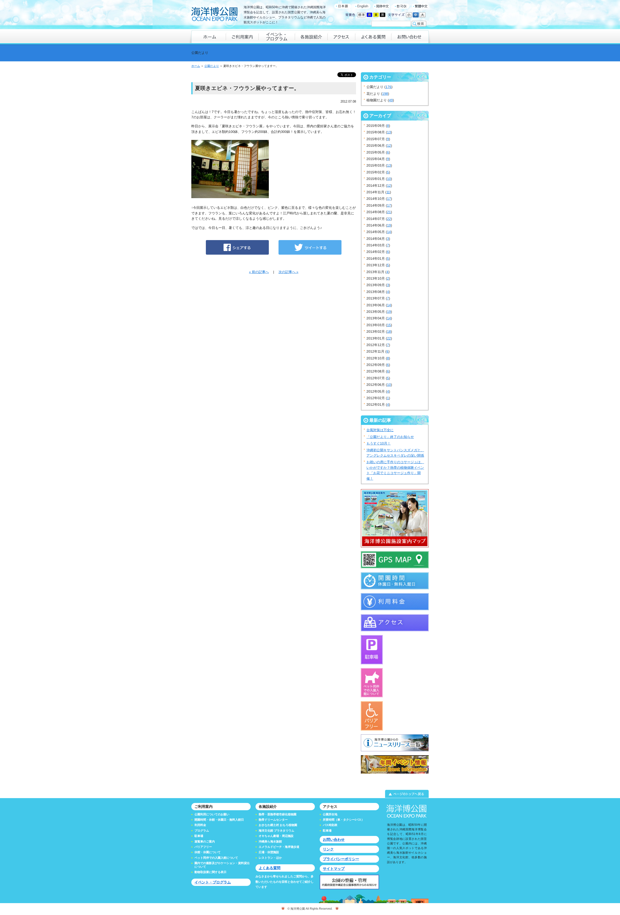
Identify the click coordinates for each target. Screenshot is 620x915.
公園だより (211, 66)
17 (389, 199)
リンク (328, 849)
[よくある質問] (373, 36)
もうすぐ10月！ (378, 443)
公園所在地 (330, 814)
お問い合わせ (334, 839)
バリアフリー (203, 847)
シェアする (237, 247)
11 (388, 192)
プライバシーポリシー (341, 859)
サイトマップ (334, 868)
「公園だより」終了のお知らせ (390, 437)
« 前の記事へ (259, 272)
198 (385, 94)
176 (388, 87)
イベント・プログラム (212, 882)
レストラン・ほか (270, 857)
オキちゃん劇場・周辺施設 (276, 836)
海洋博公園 (214, 14)
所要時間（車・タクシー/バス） (343, 819)
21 (389, 212)
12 (389, 145)
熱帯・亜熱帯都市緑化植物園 (277, 814)
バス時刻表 (330, 825)
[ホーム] (208, 36)
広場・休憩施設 (269, 852)
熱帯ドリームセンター (273, 819)
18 (389, 331)
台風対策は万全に (380, 430)
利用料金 (200, 825)
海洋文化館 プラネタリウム (276, 830)
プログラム (201, 830)
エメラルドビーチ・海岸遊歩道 (279, 847)
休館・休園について (207, 852)
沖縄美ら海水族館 (270, 841)
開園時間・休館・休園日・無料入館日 (219, 819)
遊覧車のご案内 (204, 841)
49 (391, 100)
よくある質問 (269, 868)
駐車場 (198, 836)
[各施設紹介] (311, 36)
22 (389, 219)
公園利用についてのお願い (211, 814)
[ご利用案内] (242, 36)
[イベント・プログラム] (276, 36)
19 (389, 225)
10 (389, 179)
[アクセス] (341, 36)
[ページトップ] (310, 794)
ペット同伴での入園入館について (216, 857)
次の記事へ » (288, 272)
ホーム (195, 66)
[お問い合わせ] (410, 36)
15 (389, 325)
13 (389, 132)
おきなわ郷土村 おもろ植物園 (278, 825)
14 (389, 232)
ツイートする (310, 247)
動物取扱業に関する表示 (210, 872)
